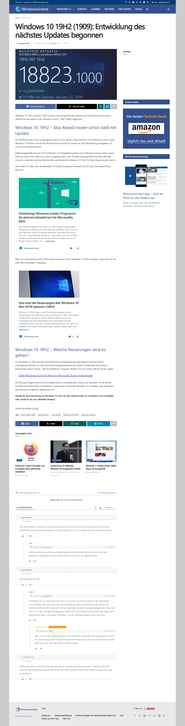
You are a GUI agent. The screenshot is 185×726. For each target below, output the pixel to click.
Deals (138, 8)
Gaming (95, 8)
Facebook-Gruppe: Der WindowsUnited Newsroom (96, 715)
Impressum (27, 2)
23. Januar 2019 (40, 43)
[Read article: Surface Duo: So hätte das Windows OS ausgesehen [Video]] (66, 451)
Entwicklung (43, 415)
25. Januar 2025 (22, 475)
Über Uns (18, 2)
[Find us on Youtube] (133, 2)
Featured (57, 460)
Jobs (122, 715)
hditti (51, 631)
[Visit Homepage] (32, 9)
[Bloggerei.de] (149, 708)
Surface (82, 8)
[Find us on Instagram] (137, 2)
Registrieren (165, 2)
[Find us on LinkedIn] (140, 2)
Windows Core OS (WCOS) (75, 361)
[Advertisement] (146, 77)
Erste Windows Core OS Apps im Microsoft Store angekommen (56, 375)
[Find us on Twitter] (129, 2)
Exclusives (124, 8)
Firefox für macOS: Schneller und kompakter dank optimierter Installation (30, 468)
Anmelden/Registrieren (106, 492)
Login (155, 2)
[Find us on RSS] (147, 2)
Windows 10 (26, 18)
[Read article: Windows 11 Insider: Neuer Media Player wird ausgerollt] (101, 451)
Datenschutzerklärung (40, 2)
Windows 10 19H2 (71, 415)
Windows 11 (64, 8)
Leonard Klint (24, 43)
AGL (37, 408)
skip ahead (56, 415)
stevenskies (47, 547)
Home (17, 18)
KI (147, 8)
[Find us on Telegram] (144, 2)
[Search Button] (169, 9)
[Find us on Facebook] (126, 2)
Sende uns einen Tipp (50, 718)
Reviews (109, 8)
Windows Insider (88, 415)
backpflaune (47, 596)
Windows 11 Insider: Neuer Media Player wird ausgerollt (101, 467)
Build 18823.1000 (28, 415)
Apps (19, 460)
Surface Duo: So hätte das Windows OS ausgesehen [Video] (65, 467)
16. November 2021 (94, 472)
